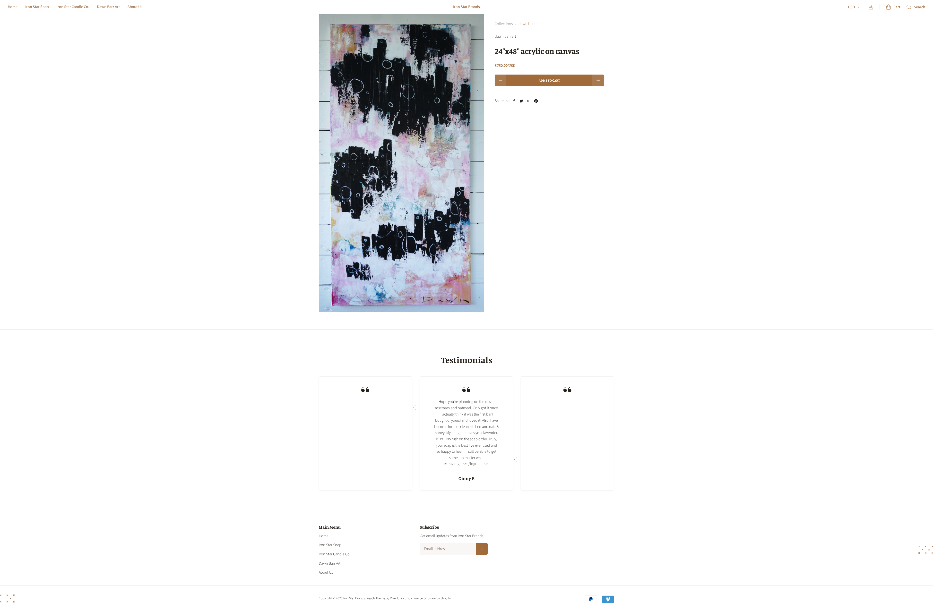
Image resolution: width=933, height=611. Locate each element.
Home (12, 6)
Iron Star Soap (37, 6)
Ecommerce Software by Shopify (429, 598)
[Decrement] (500, 80)
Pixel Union (397, 598)
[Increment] (598, 80)
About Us (135, 6)
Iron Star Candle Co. (73, 6)
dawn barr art (529, 24)
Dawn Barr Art (108, 6)
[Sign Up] (482, 549)
